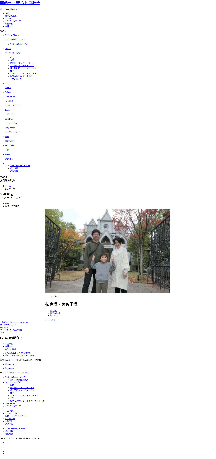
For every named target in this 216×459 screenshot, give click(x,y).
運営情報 (14, 171)
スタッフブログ (12, 413)
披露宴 (13, 60)
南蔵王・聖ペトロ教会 (20, 2)
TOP (7, 203)
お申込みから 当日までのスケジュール (27, 401)
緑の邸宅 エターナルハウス (22, 66)
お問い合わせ (11, 16)
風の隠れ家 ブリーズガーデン (23, 68)
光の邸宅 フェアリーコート (22, 63)
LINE (7, 13)
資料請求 (9, 26)
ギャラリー (10, 403)
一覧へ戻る (51, 320)
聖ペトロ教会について (15, 377)
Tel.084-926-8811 (22, 373)
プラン (13, 398)
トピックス (10, 411)
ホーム (8, 186)
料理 (12, 71)
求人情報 (14, 168)
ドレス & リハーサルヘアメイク (24, 73)
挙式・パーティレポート (16, 416)
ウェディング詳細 (13, 382)
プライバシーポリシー (20, 166)
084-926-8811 (10, 349)
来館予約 (9, 24)
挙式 (12, 58)
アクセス (9, 18)
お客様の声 (10, 419)
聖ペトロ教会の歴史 (19, 44)
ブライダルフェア (13, 21)
